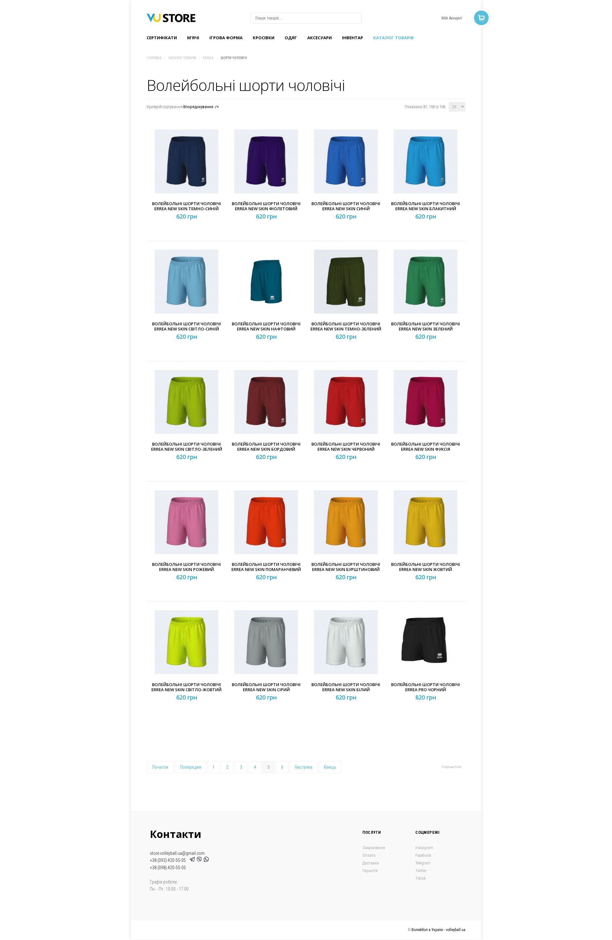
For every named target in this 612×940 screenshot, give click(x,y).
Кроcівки (263, 38)
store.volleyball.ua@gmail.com (177, 853)
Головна (154, 58)
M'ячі (193, 38)
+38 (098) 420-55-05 (168, 867)
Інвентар (352, 38)
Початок (160, 767)
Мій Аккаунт (451, 18)
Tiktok (420, 878)
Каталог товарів (393, 38)
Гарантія (370, 870)
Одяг (291, 38)
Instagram (424, 847)
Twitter (420, 870)
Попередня (190, 767)
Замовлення (373, 847)
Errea (208, 58)
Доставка (370, 863)
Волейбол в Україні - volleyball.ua (438, 930)
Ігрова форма (226, 38)
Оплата (368, 855)
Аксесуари (319, 38)
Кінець (330, 767)
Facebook (423, 855)
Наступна (303, 767)
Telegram (423, 863)
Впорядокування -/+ (201, 106)
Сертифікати (162, 38)
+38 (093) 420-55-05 (169, 860)
